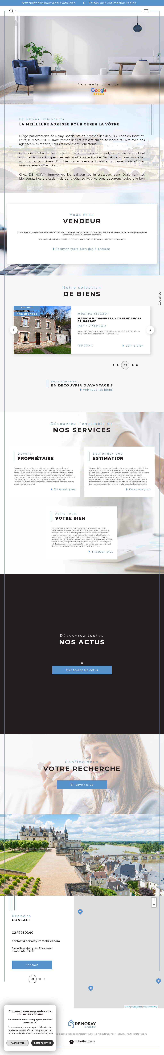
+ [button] (154, 900)
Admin (113, 1034)
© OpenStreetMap (150, 1006)
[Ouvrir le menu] (145, 11)
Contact (159, 298)
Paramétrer (18, 1043)
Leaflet (127, 1006)
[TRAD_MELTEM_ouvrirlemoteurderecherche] (11, 11)
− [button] (154, 905)
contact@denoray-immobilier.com (36, 941)
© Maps (136, 1006)
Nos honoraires (75, 1034)
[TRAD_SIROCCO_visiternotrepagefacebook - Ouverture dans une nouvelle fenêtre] (15, 993)
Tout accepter (42, 1043)
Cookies (144, 1034)
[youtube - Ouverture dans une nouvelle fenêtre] (24, 993)
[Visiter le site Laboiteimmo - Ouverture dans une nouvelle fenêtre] (82, 1045)
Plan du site (88, 1034)
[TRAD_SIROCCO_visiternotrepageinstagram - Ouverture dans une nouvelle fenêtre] (33, 993)
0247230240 (22, 933)
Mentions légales (102, 1034)
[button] (134, 330)
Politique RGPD (133, 1034)
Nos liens (121, 1034)
